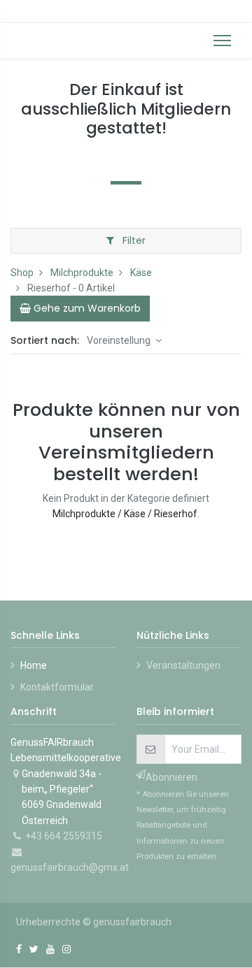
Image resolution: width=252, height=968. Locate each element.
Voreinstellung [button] (120, 340)
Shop (22, 272)
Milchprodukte (81, 272)
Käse (141, 272)
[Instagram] (66, 949)
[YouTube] (50, 949)
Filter (133, 240)
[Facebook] (19, 949)
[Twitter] (33, 949)
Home (33, 665)
